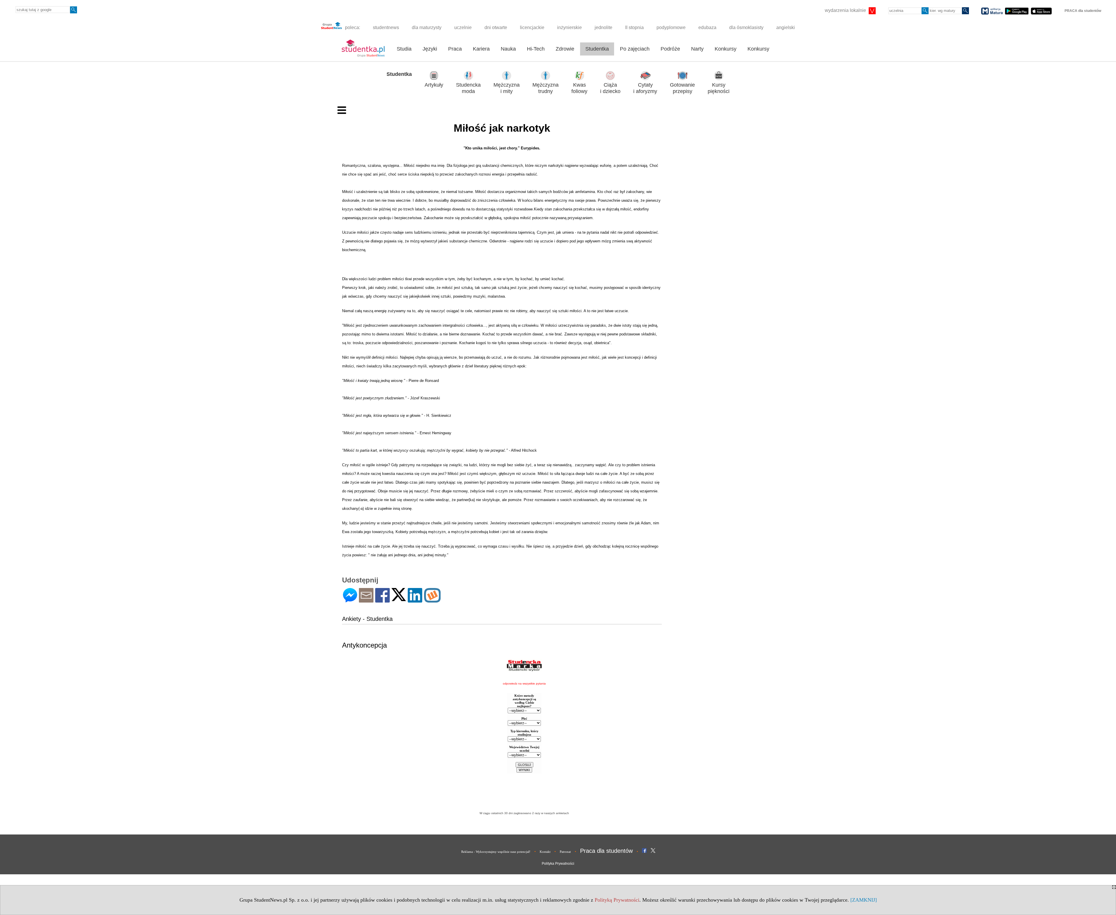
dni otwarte (495, 27)
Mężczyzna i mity (506, 88)
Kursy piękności (718, 88)
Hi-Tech (536, 49)
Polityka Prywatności (558, 864)
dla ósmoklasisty (746, 27)
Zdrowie (565, 49)
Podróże (670, 49)
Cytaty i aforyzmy (645, 88)
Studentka (597, 49)
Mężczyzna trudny (545, 88)
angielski (785, 27)
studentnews (386, 27)
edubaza (707, 27)
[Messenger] (350, 600)
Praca (455, 49)
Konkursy (725, 49)
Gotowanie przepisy (682, 88)
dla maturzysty (426, 27)
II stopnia (634, 27)
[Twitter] (398, 599)
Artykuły (434, 85)
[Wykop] (432, 600)
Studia (404, 49)
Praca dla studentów (606, 851)
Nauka (508, 49)
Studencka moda (468, 88)
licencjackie (532, 27)
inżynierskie (569, 27)
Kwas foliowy (579, 88)
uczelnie (463, 27)
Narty (697, 49)
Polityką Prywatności (617, 900)
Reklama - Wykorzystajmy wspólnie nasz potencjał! (495, 851)
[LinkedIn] (415, 600)
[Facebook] (382, 600)
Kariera (481, 49)
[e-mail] (366, 600)
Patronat (565, 851)
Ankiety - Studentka (367, 619)
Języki (430, 49)
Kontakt (545, 851)
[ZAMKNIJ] (863, 900)
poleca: (352, 27)
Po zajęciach (635, 49)
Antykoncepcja (364, 645)
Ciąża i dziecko (610, 88)
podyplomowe (671, 27)
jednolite (603, 27)
